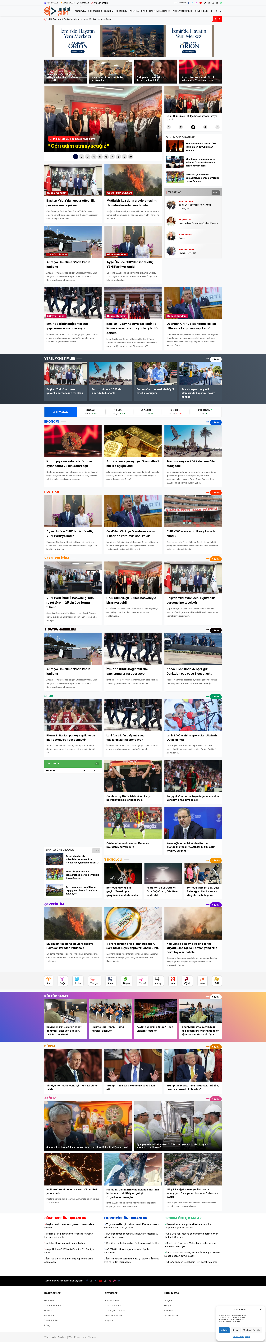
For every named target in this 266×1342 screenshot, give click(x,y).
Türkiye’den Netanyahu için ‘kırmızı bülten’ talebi (70, 19)
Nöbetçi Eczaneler (115, 1310)
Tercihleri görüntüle (251, 1330)
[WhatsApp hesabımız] (221, 2)
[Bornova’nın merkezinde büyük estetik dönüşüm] (155, 373)
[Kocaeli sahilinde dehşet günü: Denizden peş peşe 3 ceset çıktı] (193, 649)
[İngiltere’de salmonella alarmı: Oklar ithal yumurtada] (73, 1169)
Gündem (108, 11)
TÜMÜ (215, 193)
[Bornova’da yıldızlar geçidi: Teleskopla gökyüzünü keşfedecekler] (123, 873)
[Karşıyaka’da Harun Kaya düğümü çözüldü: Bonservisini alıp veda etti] (193, 776)
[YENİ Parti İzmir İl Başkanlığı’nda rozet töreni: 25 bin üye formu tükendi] (73, 577)
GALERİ (52, 3)
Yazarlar (168, 1310)
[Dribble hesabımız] (213, 2)
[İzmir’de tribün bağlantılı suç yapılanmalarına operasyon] (133, 649)
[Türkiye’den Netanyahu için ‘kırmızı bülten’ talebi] (73, 1065)
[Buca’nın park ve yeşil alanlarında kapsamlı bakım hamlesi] (200, 373)
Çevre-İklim (201, 11)
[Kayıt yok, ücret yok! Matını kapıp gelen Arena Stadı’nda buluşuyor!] (54, 895)
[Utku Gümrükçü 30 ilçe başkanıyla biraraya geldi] (133, 577)
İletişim (168, 1300)
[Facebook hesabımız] (188, 2)
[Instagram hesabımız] (196, 2)
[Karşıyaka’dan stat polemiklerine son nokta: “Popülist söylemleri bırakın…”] (54, 863)
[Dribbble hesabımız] (114, 1280)
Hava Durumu (112, 1300)
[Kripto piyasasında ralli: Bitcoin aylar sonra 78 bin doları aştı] (73, 441)
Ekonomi (121, 11)
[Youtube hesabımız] (201, 2)
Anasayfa (80, 11)
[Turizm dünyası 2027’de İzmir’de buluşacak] (110, 373)
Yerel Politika (51, 1320)
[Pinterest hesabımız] (209, 2)
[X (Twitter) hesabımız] (192, 2)
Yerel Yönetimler (182, 11)
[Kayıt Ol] (212, 11)
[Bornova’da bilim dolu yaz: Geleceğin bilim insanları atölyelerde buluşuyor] (203, 873)
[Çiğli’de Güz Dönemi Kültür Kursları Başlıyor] (110, 1011)
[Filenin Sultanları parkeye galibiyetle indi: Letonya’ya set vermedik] (73, 715)
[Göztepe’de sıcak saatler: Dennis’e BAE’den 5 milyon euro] (133, 823)
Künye (247, 1337)
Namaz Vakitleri (113, 1305)
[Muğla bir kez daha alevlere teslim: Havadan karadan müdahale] (73, 923)
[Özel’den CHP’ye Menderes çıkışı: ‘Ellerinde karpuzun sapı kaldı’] (133, 511)
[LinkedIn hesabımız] (217, 2)
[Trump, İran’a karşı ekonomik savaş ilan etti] (133, 1065)
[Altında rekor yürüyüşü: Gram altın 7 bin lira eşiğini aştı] (133, 441)
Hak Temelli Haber (159, 11)
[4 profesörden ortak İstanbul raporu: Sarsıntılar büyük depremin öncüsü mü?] (133, 923)
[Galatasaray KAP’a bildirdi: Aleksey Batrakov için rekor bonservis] (133, 776)
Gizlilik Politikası (238, 1337)
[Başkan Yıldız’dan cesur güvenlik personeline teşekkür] (65, 373)
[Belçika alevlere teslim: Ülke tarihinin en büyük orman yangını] (174, 151)
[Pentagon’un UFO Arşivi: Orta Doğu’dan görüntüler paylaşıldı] (163, 873)
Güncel (51, 193)
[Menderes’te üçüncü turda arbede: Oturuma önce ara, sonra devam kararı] (174, 167)
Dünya (48, 1325)
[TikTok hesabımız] (205, 2)
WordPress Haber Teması (82, 1337)
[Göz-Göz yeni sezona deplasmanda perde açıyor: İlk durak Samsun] (174, 182)
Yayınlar (109, 1320)
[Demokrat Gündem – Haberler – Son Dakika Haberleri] (57, 14)
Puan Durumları (113, 1315)
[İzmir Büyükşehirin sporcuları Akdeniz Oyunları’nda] (193, 715)
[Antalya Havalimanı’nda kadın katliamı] (73, 649)
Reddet (235, 1330)
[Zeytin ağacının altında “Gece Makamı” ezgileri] (155, 1011)
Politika (134, 11)
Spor (144, 11)
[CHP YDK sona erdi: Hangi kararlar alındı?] (193, 511)
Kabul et (224, 1330)
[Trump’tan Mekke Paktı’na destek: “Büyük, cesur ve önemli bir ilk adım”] (193, 1065)
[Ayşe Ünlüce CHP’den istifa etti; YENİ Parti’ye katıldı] (73, 511)
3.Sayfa (51, 254)
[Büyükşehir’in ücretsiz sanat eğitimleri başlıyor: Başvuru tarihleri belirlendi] (65, 1011)
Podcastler (95, 11)
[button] (260, 1309)
